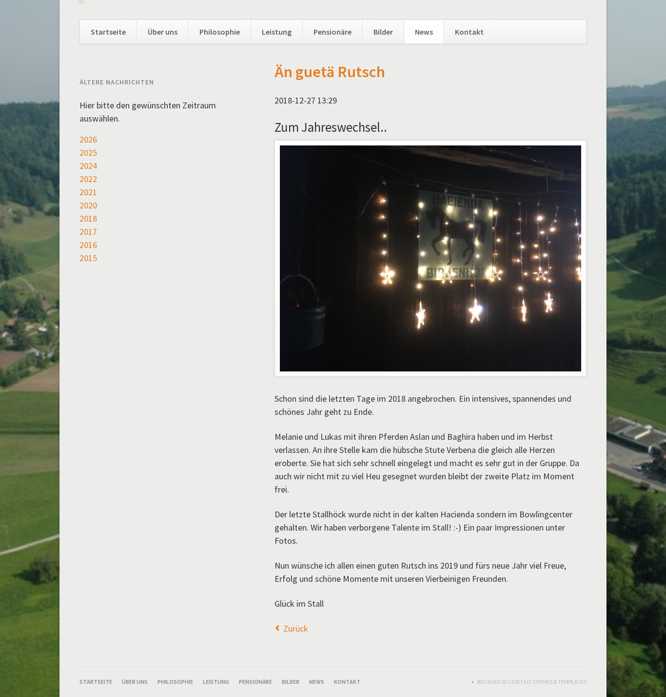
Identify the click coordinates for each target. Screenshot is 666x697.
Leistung (277, 32)
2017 (88, 231)
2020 (88, 205)
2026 (88, 139)
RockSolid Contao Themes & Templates (532, 681)
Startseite (108, 32)
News (424, 32)
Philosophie (219, 32)
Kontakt (469, 32)
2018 (88, 218)
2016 (88, 244)
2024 (88, 165)
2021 (88, 192)
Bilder (383, 32)
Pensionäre (332, 32)
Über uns (162, 32)
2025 (88, 152)
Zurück (295, 628)
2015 (88, 258)
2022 (88, 178)
